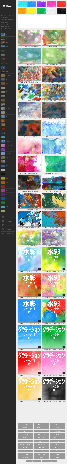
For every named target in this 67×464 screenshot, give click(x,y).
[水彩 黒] (61, 13)
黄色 (7, 178)
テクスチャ (8, 75)
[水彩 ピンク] (51, 7)
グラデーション (9, 145)
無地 (7, 165)
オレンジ (8, 182)
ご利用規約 (8, 229)
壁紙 (7, 161)
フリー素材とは (9, 225)
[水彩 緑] (42, 13)
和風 (7, 42)
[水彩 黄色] (32, 13)
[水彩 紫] (42, 7)
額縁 (7, 124)
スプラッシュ (9, 141)
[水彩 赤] (61, 7)
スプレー (8, 149)
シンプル (8, 137)
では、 (6, 15)
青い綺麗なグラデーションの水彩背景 (8, 19)
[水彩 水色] (22, 7)
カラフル (8, 132)
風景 (7, 46)
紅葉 (7, 59)
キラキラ (8, 108)
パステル (8, 211)
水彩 (7, 104)
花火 (7, 71)
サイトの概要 (9, 217)
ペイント (8, 153)
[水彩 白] (51, 13)
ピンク (7, 190)
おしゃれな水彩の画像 (8, 21)
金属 (7, 96)
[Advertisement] (41, 22)
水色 (7, 206)
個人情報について (10, 233)
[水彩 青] (32, 7)
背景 (7, 157)
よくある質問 (9, 221)
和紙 (7, 91)
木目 (7, 83)
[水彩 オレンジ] (22, 13)
